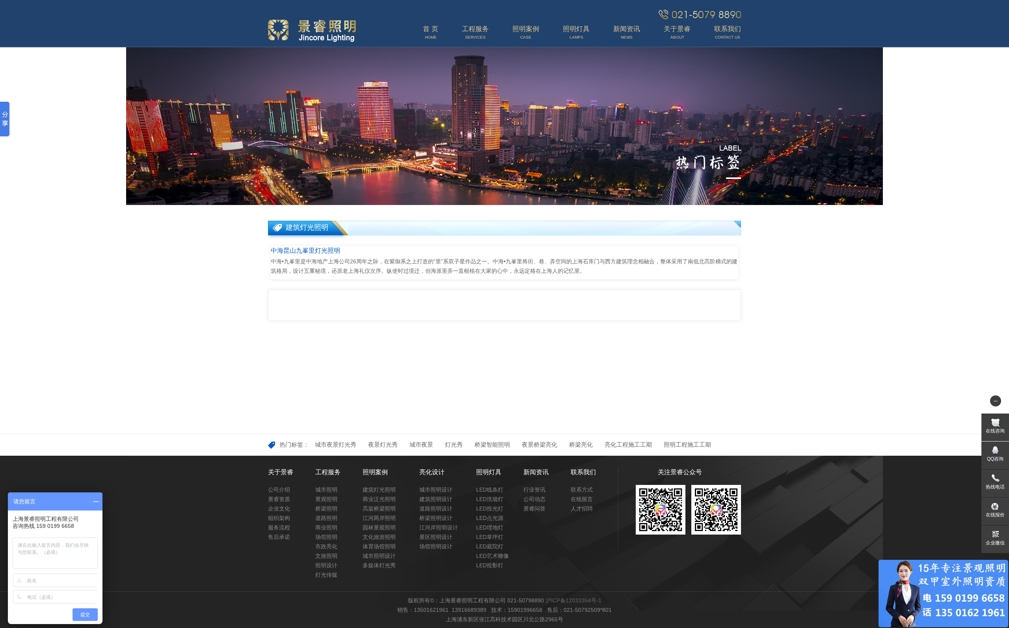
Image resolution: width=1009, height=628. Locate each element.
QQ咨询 (995, 459)
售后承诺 (279, 537)
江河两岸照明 (379, 518)
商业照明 (326, 527)
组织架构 (279, 518)
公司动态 (534, 499)
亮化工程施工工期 (628, 444)
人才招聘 (582, 508)
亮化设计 (432, 472)
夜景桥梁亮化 (539, 444)
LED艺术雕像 (492, 556)
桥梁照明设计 (435, 518)
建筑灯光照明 (379, 489)
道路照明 (326, 518)
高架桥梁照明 (379, 508)
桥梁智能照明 (492, 444)
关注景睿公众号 (680, 472)
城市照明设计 (379, 556)
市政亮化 (326, 546)
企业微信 (995, 543)
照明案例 (375, 472)
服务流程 (279, 527)
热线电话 (995, 487)
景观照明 (326, 499)
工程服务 (328, 472)
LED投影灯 (489, 565)
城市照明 (326, 489)
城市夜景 (421, 444)
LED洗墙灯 (489, 499)
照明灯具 (488, 472)
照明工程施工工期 (687, 444)
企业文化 (279, 508)
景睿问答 (534, 508)
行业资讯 (534, 489)
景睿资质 (279, 499)
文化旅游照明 (379, 537)
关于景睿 (280, 472)
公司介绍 (279, 489)
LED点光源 (489, 518)
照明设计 (326, 565)
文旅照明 (326, 556)
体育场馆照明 (379, 546)
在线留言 (582, 499)
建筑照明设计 (435, 499)
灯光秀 (454, 444)
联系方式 (582, 489)
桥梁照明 (326, 508)
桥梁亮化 (581, 444)
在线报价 (995, 515)
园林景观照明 (379, 527)
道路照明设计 (435, 508)
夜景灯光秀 (383, 444)
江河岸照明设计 (438, 527)
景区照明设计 (435, 537)
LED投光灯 (489, 508)
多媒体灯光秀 (379, 565)
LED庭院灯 (489, 546)
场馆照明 (326, 537)
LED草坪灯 (489, 537)
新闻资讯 (536, 472)
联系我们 (583, 472)
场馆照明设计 (435, 546)
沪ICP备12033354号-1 (573, 600)
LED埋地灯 (489, 527)
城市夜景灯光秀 (335, 444)
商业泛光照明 (379, 499)
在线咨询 (995, 431)
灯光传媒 (326, 575)
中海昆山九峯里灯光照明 (305, 250)
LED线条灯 (489, 489)
